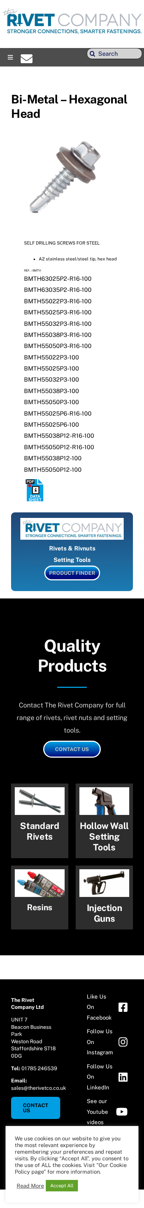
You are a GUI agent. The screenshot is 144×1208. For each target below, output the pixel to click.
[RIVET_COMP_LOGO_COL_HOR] (72, 9)
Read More (30, 1186)
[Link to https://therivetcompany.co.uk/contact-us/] (26, 59)
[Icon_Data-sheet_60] (35, 481)
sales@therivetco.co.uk (38, 1088)
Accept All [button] (61, 1185)
